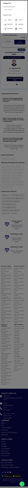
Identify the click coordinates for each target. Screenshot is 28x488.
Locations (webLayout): (9, 6)
